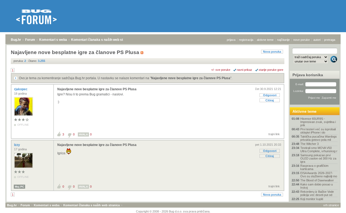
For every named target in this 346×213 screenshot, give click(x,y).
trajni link (274, 134)
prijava (231, 39)
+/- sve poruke (220, 69)
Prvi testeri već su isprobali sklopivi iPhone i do (318, 131)
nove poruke (301, 39)
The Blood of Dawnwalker (317, 180)
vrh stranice (331, 205)
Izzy (17, 145)
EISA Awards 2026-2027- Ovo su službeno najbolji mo (318, 174)
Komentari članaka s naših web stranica (102, 40)
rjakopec (21, 89)
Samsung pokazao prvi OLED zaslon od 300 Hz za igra (318, 158)
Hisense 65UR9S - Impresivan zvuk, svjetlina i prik (318, 122)
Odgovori (270, 95)
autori (317, 39)
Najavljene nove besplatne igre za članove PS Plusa (190, 78)
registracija (246, 39)
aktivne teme (265, 39)
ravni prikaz (244, 69)
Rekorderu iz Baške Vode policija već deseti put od (317, 193)
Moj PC (19, 186)
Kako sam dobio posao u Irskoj (316, 186)
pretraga (329, 39)
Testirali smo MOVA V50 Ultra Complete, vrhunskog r (318, 149)
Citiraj (269, 100)
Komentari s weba (53, 40)
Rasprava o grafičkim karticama (314, 167)
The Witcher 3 (309, 143)
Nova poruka (272, 51)
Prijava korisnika (307, 75)
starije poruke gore (271, 69)
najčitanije (283, 39)
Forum (30, 40)
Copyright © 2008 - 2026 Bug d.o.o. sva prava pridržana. (173, 211)
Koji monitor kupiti (311, 199)
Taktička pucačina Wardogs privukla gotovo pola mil (318, 138)
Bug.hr (16, 40)
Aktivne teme (304, 111)
